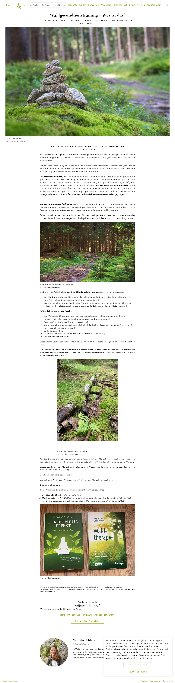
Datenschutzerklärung (149, 655)
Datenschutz (167, 681)
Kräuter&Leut (154, 5)
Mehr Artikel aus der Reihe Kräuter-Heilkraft (87, 615)
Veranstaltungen (77, 5)
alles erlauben (138, 672)
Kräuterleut (120, 5)
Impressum (155, 681)
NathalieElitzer (114, 146)
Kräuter (133, 5)
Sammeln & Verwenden (100, 5)
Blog (142, 5)
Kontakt (144, 681)
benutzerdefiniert (138, 664)
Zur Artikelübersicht (87, 621)
